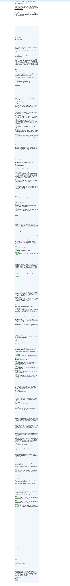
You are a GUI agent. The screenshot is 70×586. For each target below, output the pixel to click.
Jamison (16, 71)
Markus (16, 90)
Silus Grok (17, 329)
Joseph (16, 370)
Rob (15, 141)
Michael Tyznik (17, 390)
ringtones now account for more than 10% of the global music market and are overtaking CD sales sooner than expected (26, 8)
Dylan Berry (17, 276)
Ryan (16, 134)
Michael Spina (17, 407)
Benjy (16, 95)
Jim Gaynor (17, 26)
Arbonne (16, 577)
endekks (16, 215)
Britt (16, 196)
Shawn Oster (17, 437)
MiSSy (16, 496)
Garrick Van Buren (18, 354)
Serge (16, 361)
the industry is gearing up (20, 10)
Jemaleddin (17, 252)
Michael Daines (17, 85)
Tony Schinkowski (18, 297)
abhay (16, 559)
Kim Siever (17, 159)
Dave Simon (17, 101)
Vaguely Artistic (17, 488)
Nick (16, 246)
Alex (16, 339)
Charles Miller (17, 382)
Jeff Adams (17, 204)
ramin (16, 414)
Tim (15, 167)
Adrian (16, 374)
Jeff (15, 179)
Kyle (16, 208)
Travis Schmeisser (18, 115)
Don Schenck (17, 34)
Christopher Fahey (18, 308)
